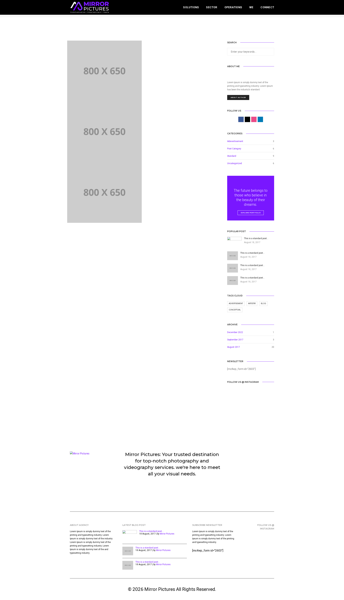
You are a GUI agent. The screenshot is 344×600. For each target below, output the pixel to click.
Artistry (252, 303)
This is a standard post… (151, 531)
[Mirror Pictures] (89, 7)
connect (267, 7)
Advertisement (236, 303)
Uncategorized (234, 163)
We (251, 7)
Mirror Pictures (167, 533)
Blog (263, 303)
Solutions (191, 7)
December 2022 (235, 332)
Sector (211, 7)
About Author (238, 97)
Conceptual (235, 310)
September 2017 (235, 339)
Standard (231, 156)
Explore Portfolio (251, 213)
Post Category (234, 148)
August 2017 (233, 347)
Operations (233, 7)
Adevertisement (235, 141)
